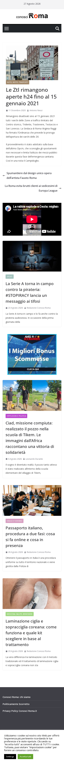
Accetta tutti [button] (25, 756)
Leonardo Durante (34, 459)
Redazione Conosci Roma (39, 307)
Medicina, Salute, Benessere (19, 614)
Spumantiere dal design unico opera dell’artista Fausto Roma (29, 175)
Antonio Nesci (36, 110)
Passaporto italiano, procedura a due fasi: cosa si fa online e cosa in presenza (30, 536)
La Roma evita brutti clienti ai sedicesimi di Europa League (31, 188)
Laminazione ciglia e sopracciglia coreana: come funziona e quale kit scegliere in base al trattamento (31, 632)
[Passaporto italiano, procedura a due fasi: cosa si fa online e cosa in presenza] (32, 500)
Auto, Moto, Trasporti (17, 82)
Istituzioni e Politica (16, 416)
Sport (9, 276)
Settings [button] (10, 756)
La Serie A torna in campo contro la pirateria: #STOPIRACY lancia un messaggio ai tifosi (30, 292)
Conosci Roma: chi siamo (17, 697)
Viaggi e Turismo (14, 521)
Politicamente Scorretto (16, 704)
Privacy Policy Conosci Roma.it (20, 710)
